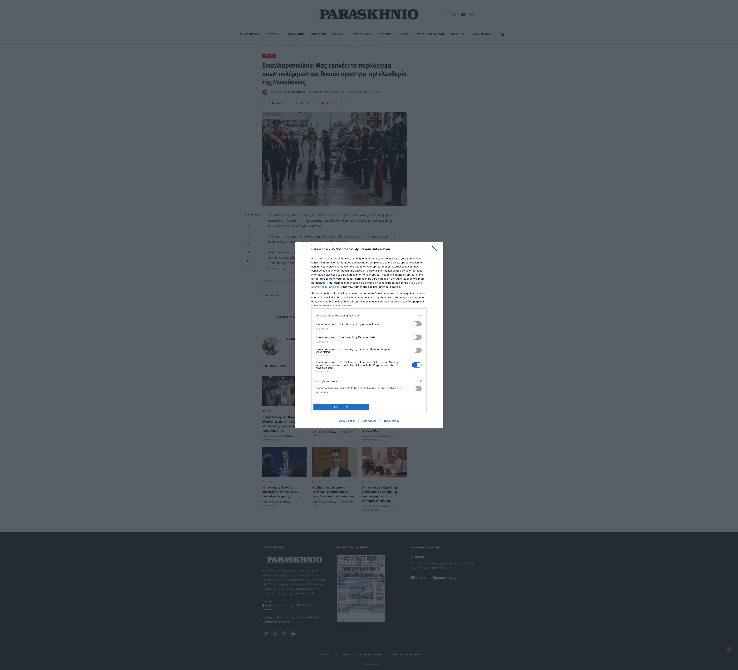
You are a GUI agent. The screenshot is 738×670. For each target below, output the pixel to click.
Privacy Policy (390, 420)
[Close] (435, 249)
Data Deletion (347, 420)
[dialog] (369, 335)
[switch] (417, 323)
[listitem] (369, 315)
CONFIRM (341, 407)
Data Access (369, 420)
